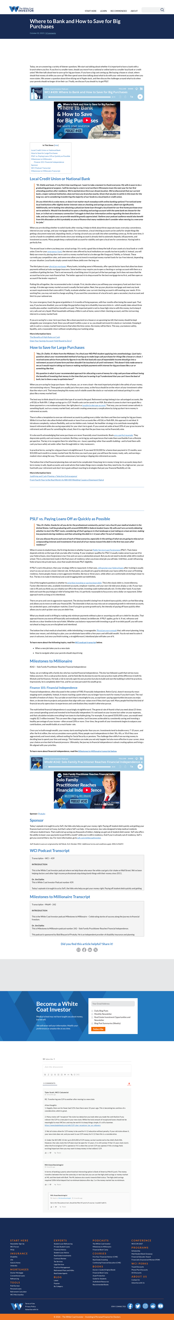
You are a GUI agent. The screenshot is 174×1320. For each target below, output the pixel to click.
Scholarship (136, 1251)
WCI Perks (140, 1263)
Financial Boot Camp (100, 1250)
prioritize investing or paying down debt (84, 583)
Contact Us (136, 1280)
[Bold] (45, 1074)
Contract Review (60, 1259)
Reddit (153, 1304)
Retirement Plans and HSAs (64, 1270)
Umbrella (13, 1266)
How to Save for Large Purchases (44, 153)
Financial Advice (60, 1250)
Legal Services (59, 1264)
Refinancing (14, 1279)
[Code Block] (68, 1074)
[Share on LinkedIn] (90, 949)
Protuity (41, 813)
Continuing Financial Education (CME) (107, 1263)
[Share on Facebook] (84, 949)
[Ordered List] (58, 1074)
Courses (100, 1253)
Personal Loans (15, 1289)
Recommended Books (101, 1285)
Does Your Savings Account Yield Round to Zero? (51, 341)
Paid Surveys (15, 1286)
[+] (78, 1074)
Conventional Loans (17, 1276)
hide (56, 145)
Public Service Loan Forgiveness (106, 550)
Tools (15, 1282)
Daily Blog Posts (101, 1011)
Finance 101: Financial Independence (49, 162)
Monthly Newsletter (103, 1014)
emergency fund (54, 251)
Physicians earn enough (107, 630)
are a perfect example (123, 435)
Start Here (90, 11)
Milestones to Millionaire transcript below (97, 751)
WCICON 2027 (137, 1244)
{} (75, 1074)
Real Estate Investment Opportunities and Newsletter (112, 1018)
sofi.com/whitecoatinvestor (89, 838)
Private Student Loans (62, 1247)
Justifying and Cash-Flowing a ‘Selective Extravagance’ (53, 476)
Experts (60, 1240)
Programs (140, 1247)
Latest (56, 1280)
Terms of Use (30, 1303)
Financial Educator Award (141, 1257)
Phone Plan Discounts (140, 1270)
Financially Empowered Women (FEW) (146, 1260)
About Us (139, 1276)
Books (98, 1266)
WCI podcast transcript (85, 642)
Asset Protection (99, 1276)
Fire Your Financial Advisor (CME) (105, 1257)
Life (11, 1260)
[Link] (71, 1074)
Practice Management (62, 1267)
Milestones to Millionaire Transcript (45, 171)
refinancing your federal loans (110, 568)
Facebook (130, 1304)
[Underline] (51, 1074)
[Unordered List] (61, 1074)
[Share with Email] (78, 949)
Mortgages (19, 1269)
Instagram (145, 1304)
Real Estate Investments (62, 1256)
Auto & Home (15, 1263)
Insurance (19, 1253)
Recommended (119, 11)
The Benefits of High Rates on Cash (45, 337)
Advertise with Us (138, 1283)
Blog (58, 1277)
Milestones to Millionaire (41, 159)
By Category (58, 1286)
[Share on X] (95, 949)
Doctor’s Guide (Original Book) (104, 1270)
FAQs (12, 1250)
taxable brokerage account (94, 405)
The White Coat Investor (102, 1244)
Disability (13, 1257)
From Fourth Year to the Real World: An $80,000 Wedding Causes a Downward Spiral (67, 480)
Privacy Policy (30, 1306)
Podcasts (101, 1240)
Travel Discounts (138, 1267)
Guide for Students (99, 1279)
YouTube (160, 1304)
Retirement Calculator (18, 1292)
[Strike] (55, 1074)
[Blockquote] (65, 1074)
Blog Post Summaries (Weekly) (107, 1023)
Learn (103, 11)
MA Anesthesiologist (64, 1198)
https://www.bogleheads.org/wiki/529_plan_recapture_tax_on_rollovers (73, 1125)
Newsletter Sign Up (17, 1244)
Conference (142, 1240)
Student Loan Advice (61, 1253)
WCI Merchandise (17, 1295)
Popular (57, 1283)
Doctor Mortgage (16, 1273)
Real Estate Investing (100, 1260)
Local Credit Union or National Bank (45, 150)
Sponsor (34, 165)
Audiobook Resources (101, 1282)
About (134, 11)
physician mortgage (57, 266)
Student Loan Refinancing (63, 1244)
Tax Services (58, 1261)
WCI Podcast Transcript (41, 168)
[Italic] (48, 1074)
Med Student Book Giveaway (142, 1254)
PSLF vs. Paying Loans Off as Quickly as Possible (50, 156)
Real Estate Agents (60, 1273)
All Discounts (136, 1273)
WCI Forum (14, 1247)
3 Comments (50, 33)
